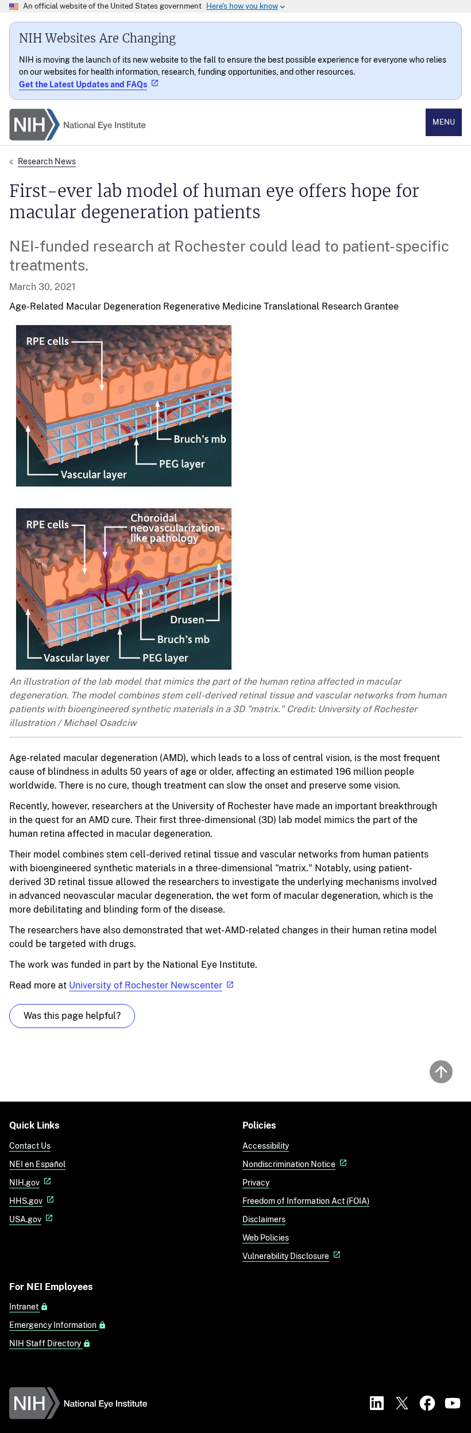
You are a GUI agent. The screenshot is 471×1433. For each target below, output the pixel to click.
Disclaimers (263, 1219)
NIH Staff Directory (46, 1343)
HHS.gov (26, 1201)
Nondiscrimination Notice (288, 1164)
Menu (444, 122)
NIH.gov (24, 1182)
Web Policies (265, 1237)
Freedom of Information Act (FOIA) (305, 1201)
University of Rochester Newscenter (145, 985)
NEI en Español (37, 1164)
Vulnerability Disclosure (285, 1256)
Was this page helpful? (72, 1015)
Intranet (24, 1306)
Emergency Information (53, 1325)
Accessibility (265, 1145)
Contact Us (30, 1145)
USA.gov (25, 1219)
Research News (47, 161)
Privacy (255, 1182)
